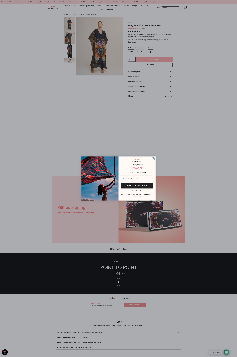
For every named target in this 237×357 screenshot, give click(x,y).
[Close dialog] (153, 158)
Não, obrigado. (137, 190)
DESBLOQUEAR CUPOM (137, 185)
